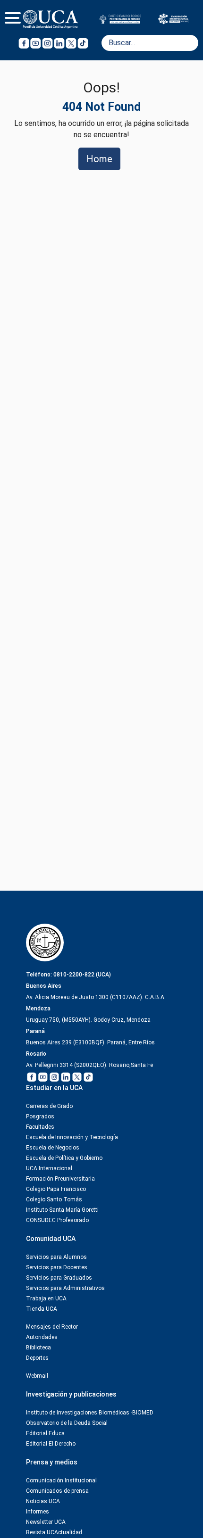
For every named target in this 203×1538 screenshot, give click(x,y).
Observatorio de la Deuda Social (67, 1423)
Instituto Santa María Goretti (62, 1210)
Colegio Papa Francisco (56, 1189)
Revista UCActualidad (54, 1532)
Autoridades (42, 1337)
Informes (37, 1511)
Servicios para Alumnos (56, 1257)
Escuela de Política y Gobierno (64, 1158)
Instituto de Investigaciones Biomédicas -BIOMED (89, 1412)
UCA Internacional (49, 1168)
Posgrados (40, 1116)
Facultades (40, 1127)
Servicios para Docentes (56, 1267)
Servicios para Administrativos (65, 1288)
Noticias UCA (43, 1501)
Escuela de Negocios (52, 1147)
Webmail (37, 1376)
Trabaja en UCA (46, 1298)
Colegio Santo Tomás (54, 1199)
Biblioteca (38, 1347)
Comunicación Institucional (61, 1480)
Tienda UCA (41, 1309)
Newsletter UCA (46, 1522)
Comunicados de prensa (57, 1491)
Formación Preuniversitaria (60, 1178)
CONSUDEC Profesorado (57, 1220)
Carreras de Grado (49, 1106)
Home (99, 159)
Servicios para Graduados (59, 1277)
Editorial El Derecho (51, 1443)
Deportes (37, 1358)
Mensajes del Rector (52, 1326)
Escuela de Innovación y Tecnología (72, 1137)
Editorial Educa (45, 1433)
